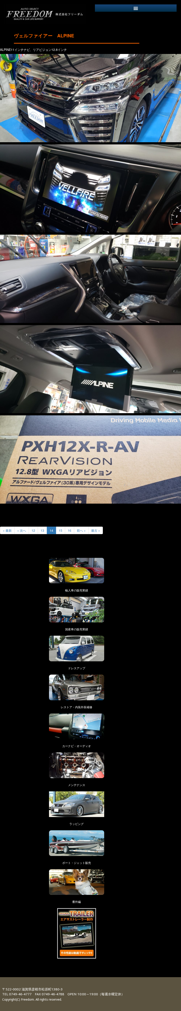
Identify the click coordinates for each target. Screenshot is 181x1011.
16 (69, 530)
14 (51, 530)
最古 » (95, 530)
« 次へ (21, 530)
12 (33, 530)
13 (42, 530)
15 (60, 530)
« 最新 (7, 530)
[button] (136, 8)
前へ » (81, 530)
